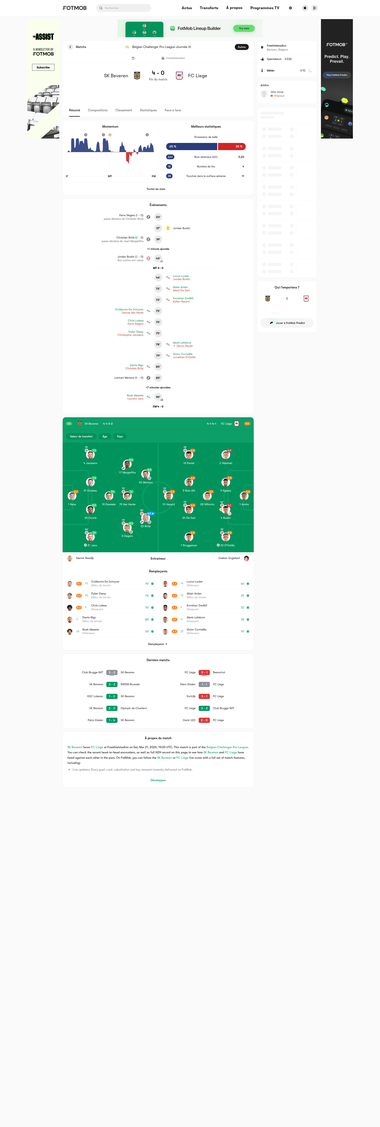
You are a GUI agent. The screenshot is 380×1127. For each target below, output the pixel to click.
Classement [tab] (123, 110)
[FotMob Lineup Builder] (190, 28)
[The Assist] (43, 79)
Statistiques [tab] (148, 110)
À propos (234, 8)
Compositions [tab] (98, 110)
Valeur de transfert (81, 436)
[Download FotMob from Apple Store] (305, 8)
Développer (158, 780)
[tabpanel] (190, 414)
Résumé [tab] (74, 110)
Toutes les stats (156, 189)
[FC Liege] (306, 301)
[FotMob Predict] (337, 79)
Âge (105, 436)
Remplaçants (156, 644)
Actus (187, 8)
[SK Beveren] (268, 301)
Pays (120, 436)
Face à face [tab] (173, 110)
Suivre (242, 47)
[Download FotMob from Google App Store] (314, 8)
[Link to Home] (74, 8)
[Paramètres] (290, 8)
